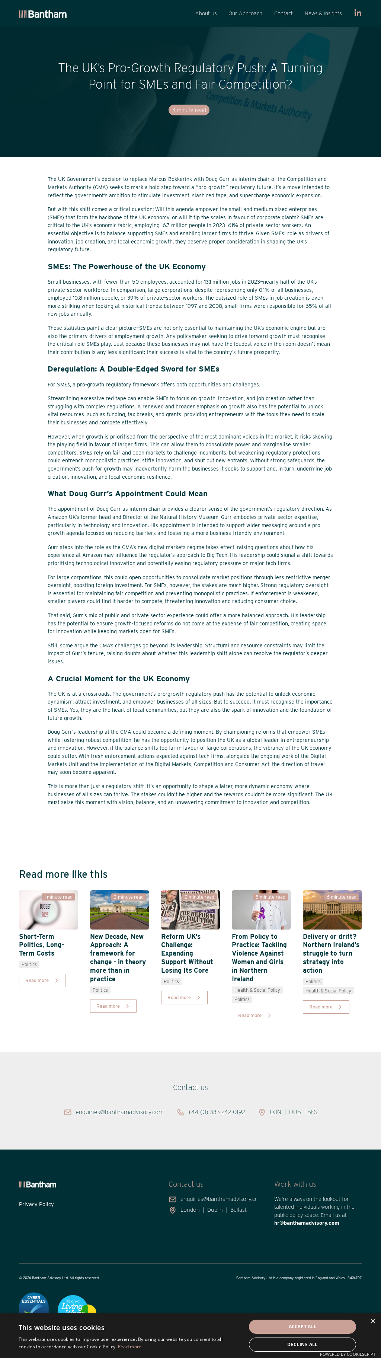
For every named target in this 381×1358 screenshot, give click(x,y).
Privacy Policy (36, 1204)
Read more (130, 1346)
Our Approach (245, 13)
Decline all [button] (302, 1344)
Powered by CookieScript (347, 1354)
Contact (283, 13)
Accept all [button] (303, 1326)
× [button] (372, 1321)
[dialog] (190, 1335)
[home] (43, 13)
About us (206, 13)
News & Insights (323, 13)
